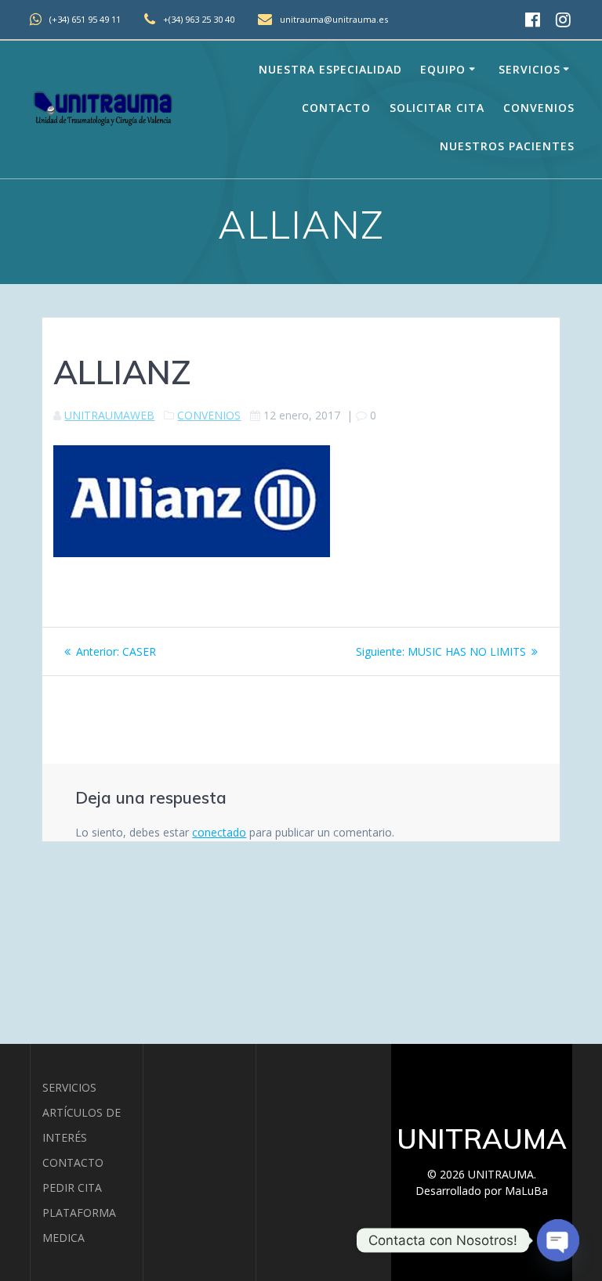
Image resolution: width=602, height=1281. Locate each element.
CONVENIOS (209, 415)
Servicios (529, 69)
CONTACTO (72, 1162)
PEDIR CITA (72, 1187)
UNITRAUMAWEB (109, 415)
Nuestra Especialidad (330, 69)
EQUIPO (443, 69)
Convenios (539, 107)
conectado (219, 832)
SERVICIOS (69, 1087)
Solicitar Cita (437, 107)
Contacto (336, 107)
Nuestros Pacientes (507, 146)
